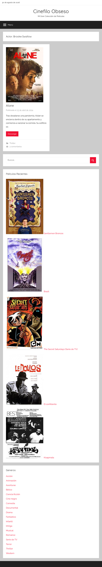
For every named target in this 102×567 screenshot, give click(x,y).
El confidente (50, 404)
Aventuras (11, 485)
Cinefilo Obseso (51, 11)
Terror (9, 544)
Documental (12, 508)
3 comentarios (15, 146)
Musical (9, 530)
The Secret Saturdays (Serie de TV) (61, 349)
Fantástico (11, 517)
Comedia (10, 503)
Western (10, 553)
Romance (10, 535)
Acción (9, 476)
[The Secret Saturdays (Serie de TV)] (25, 349)
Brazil (46, 291)
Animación (11, 480)
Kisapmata (49, 457)
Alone (10, 105)
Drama (9, 512)
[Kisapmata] (25, 457)
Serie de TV (11, 539)
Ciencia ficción (13, 494)
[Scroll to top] (97, 562)
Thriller (12, 143)
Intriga (9, 526)
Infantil (9, 521)
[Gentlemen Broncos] (25, 233)
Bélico (9, 489)
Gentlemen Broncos (53, 233)
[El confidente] (25, 404)
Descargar (12, 134)
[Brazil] (25, 291)
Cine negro (11, 498)
